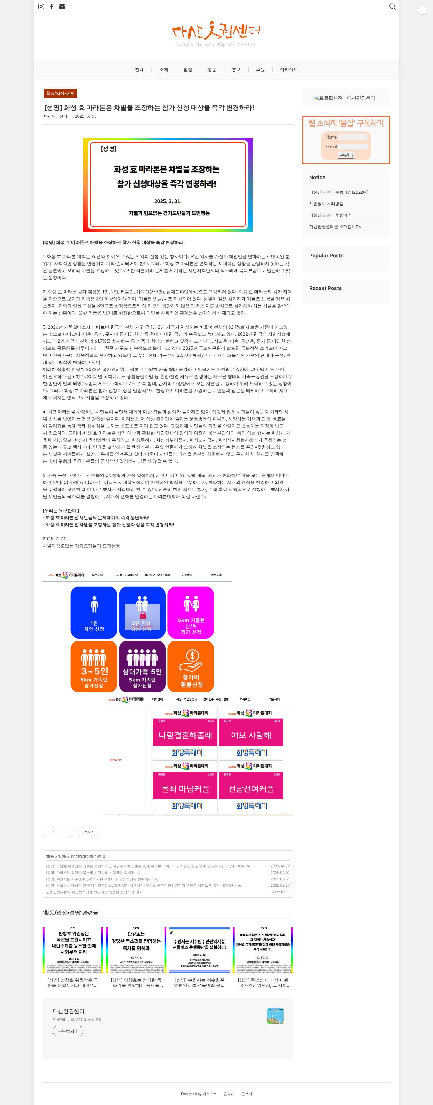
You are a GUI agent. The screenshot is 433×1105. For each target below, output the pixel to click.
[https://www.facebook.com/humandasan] (51, 6)
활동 (211, 69)
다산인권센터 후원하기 (330, 214)
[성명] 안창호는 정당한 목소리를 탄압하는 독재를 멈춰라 (90, 872)
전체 (139, 69)
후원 (260, 69)
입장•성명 (66, 856)
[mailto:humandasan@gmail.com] (61, 6)
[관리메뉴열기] (422, 10)
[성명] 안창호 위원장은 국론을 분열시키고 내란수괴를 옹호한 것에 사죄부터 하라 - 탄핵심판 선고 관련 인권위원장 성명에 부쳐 (145, 866)
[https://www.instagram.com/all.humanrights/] (41, 6)
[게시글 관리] (67, 832)
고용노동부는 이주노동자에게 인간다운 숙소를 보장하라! (90, 892)
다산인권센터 (69, 1011)
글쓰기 (247, 1093)
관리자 (229, 1093)
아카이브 (288, 69)
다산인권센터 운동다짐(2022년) (338, 191)
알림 (187, 69)
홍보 (236, 69)
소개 (163, 69)
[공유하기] (60, 832)
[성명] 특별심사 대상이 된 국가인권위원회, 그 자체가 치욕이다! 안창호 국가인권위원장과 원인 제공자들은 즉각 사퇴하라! (141, 885)
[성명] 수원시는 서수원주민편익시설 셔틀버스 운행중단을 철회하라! (99, 879)
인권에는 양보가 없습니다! (77, 1019)
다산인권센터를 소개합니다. (335, 226)
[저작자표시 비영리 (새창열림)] (105, 832)
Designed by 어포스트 (199, 1093)
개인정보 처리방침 (326, 203)
